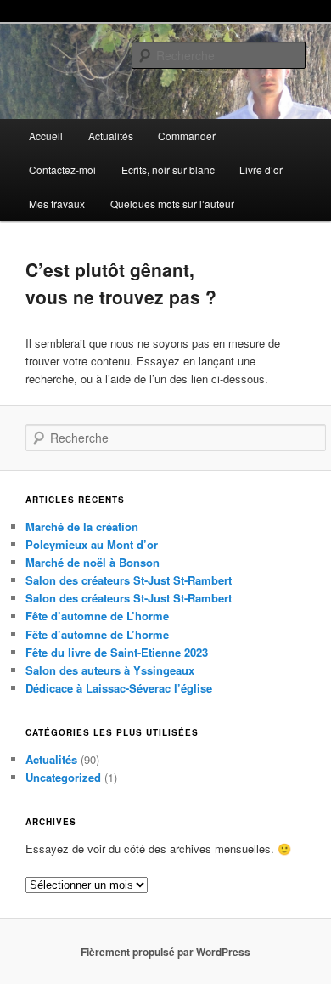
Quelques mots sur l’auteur (172, 203)
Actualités (110, 135)
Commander (187, 135)
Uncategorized (63, 777)
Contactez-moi (62, 169)
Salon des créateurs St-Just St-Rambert (128, 580)
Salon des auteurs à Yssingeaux (109, 670)
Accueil (46, 135)
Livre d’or (261, 169)
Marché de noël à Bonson (92, 562)
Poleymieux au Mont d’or (91, 544)
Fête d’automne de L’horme (97, 616)
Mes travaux (57, 203)
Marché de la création (81, 526)
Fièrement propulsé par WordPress (165, 951)
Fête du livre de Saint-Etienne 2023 (116, 652)
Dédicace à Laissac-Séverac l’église (118, 688)
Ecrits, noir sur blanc (168, 169)
